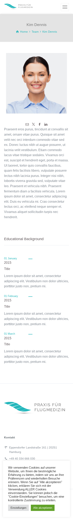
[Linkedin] (45, 124)
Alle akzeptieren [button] (42, 507)
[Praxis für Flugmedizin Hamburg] (18, 7)
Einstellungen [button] (18, 507)
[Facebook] (39, 124)
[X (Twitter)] (33, 124)
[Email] (27, 124)
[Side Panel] (65, 7)
